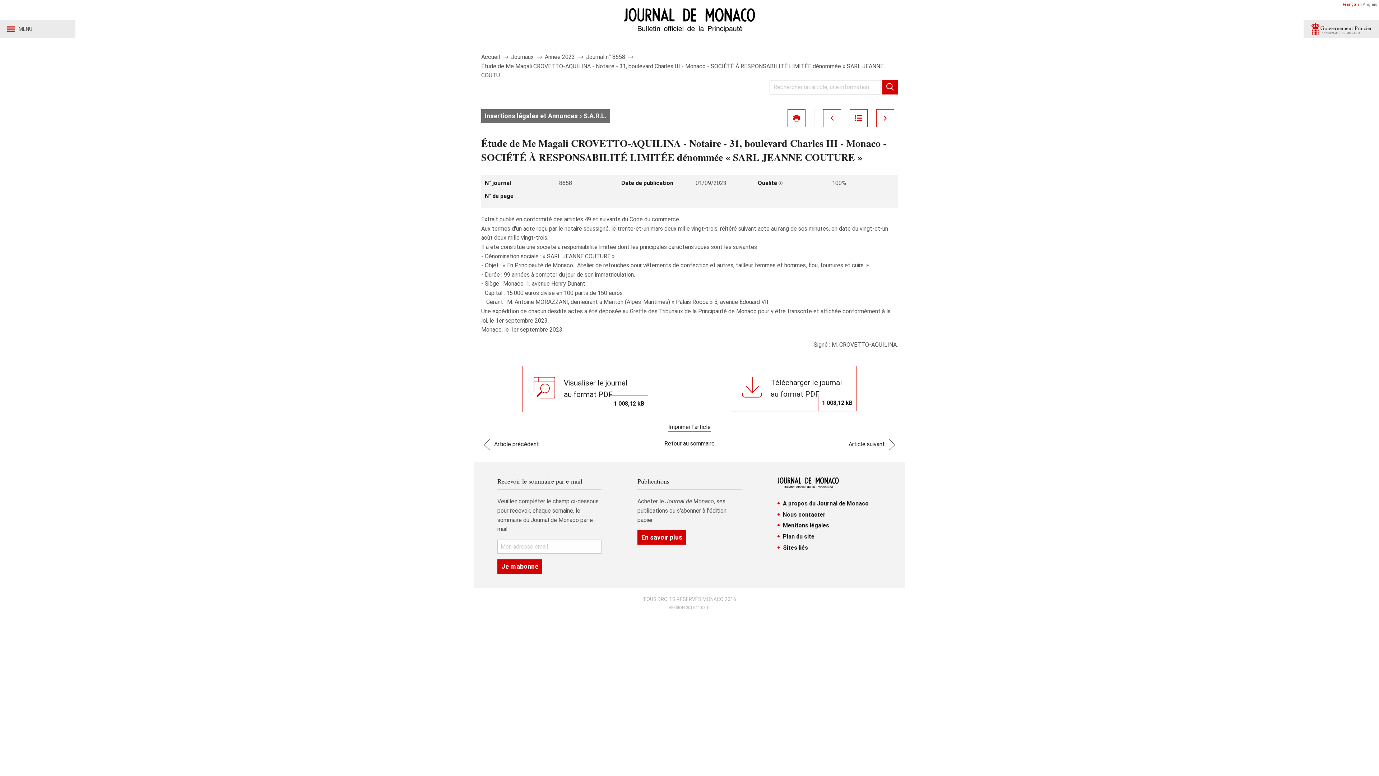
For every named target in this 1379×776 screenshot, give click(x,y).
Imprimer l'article (689, 427)
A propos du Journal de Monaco (826, 503)
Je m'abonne (519, 566)
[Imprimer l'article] (796, 118)
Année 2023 (560, 57)
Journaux (523, 57)
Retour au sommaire (689, 443)
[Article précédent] (832, 118)
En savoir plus (661, 537)
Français (1351, 4)
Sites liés (795, 547)
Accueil (491, 57)
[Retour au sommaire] (859, 118)
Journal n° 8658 (606, 57)
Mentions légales (806, 525)
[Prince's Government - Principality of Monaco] (1341, 29)
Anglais (1370, 4)
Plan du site (798, 536)
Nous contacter (804, 514)
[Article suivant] (885, 118)
